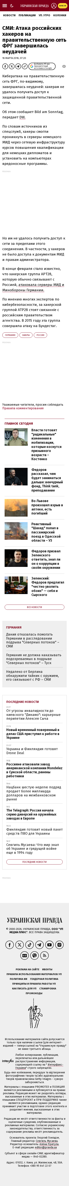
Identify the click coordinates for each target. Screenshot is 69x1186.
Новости (9, 15)
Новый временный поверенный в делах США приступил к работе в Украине (32, 734)
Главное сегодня (19, 424)
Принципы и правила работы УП (34, 983)
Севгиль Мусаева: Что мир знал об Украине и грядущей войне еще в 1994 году (32, 849)
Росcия (40, 335)
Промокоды (34, 993)
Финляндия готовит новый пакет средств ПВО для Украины (34, 831)
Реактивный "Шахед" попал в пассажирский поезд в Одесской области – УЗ (46, 532)
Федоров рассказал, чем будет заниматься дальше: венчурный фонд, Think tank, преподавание (47, 480)
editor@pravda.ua (46, 1147)
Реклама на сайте (27, 969)
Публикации (27, 15)
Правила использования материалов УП (34, 974)
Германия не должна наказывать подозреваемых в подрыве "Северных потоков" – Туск (33, 659)
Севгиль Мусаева (47, 1141)
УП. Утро (44, 15)
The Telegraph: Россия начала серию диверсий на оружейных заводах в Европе (31, 814)
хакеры (26, 335)
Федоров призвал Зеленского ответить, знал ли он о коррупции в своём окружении (46, 559)
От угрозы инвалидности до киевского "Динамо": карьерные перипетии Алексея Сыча (33, 715)
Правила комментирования (23, 408)
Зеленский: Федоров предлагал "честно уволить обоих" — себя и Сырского (47, 586)
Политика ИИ (18, 979)
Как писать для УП (24, 988)
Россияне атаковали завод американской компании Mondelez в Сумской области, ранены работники (34, 770)
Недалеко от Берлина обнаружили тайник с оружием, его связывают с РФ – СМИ (32, 676)
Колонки (59, 15)
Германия (10, 335)
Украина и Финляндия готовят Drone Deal (32, 751)
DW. (22, 117)
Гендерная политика (44, 979)
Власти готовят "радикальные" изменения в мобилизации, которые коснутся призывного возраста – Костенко (46, 444)
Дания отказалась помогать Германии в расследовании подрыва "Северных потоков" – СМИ (32, 640)
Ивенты (47, 969)
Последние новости (22, 702)
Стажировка (47, 988)
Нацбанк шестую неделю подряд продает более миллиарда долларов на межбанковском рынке (33, 793)
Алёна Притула (48, 1144)
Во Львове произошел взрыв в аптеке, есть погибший (47, 507)
